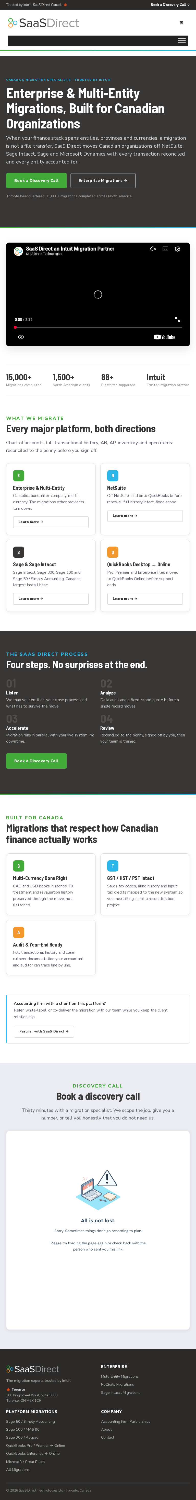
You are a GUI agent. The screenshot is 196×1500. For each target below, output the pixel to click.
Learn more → (31, 522)
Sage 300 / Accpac (22, 1437)
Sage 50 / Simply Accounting (30, 1421)
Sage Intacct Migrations (120, 1392)
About (106, 1429)
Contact (107, 1437)
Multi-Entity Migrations (120, 1376)
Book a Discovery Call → (170, 5)
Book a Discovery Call (36, 180)
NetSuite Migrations (117, 1384)
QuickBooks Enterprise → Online (33, 1453)
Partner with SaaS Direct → (44, 1031)
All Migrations (18, 1469)
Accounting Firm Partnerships (125, 1421)
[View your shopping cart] (181, 22)
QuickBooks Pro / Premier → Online (35, 1445)
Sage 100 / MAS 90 (23, 1429)
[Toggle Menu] (182, 41)
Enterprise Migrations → (103, 180)
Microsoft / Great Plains (25, 1461)
